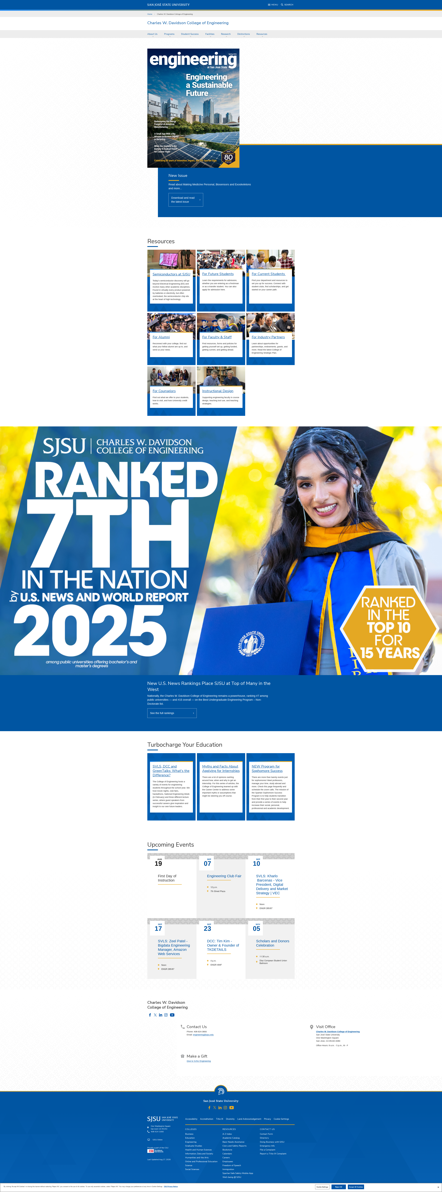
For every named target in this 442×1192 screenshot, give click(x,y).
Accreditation (206, 1119)
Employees (227, 1161)
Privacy (267, 1119)
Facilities (209, 34)
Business (189, 1134)
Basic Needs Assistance (233, 1142)
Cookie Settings (281, 1119)
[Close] (438, 1187)
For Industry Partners (268, 337)
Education (190, 1138)
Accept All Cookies (356, 1187)
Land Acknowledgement (249, 1119)
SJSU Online (158, 1139)
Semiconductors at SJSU (171, 274)
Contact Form (266, 1134)
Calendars (227, 1153)
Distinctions (243, 34)
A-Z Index (227, 1134)
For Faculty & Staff (217, 337)
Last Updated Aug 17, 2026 (159, 1159)
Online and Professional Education (201, 1161)
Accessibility (191, 1119)
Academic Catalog (231, 1138)
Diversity (230, 1119)
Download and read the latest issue (183, 199)
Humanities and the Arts (197, 1157)
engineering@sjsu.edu (203, 1035)
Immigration (228, 1169)
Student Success (190, 34)
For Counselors (164, 391)
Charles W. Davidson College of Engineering (188, 23)
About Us (152, 34)
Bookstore (227, 1149)
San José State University (168, 5)
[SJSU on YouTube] (231, 1107)
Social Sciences (192, 1169)
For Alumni (161, 337)
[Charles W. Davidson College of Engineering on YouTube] (172, 1015)
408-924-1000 (157, 1131)
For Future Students (218, 274)
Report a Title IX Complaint (273, 1153)
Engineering (190, 1142)
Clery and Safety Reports (234, 1145)
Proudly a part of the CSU (157, 1148)
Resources (261, 34)
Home (149, 14)
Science (188, 1165)
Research (226, 34)
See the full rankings (162, 713)
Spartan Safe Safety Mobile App (237, 1173)
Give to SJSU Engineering (199, 1061)
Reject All (338, 1187)
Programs (169, 34)
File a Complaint (267, 1149)
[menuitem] (153, 34)
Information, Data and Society (199, 1153)
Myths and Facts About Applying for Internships (221, 768)
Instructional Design (217, 391)
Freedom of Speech (231, 1165)
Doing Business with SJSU (272, 1142)
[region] (221, 1187)
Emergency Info (267, 1145)
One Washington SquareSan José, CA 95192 (160, 1127)
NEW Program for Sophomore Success (267, 768)
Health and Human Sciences (198, 1149)
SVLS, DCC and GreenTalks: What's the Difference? (171, 771)
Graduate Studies (193, 1145)
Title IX (219, 1119)
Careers (226, 1157)
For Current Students (269, 274)
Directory (264, 1138)
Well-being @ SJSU (231, 1177)
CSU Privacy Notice (171, 1186)
